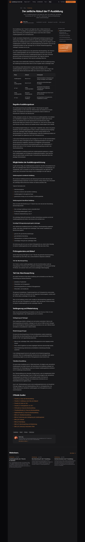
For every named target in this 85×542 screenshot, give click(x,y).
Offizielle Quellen (62, 41)
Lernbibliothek (40, 1)
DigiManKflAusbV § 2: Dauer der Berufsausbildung (26, 412)
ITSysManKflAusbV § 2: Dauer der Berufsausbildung (26, 410)
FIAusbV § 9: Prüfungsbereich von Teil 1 (23, 405)
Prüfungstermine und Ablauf (64, 35)
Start (21, 7)
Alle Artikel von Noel (23, 441)
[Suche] (59, 2)
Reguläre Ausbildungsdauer (65, 30)
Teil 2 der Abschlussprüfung (64, 37)
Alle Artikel (72, 453)
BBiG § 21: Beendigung (19, 421)
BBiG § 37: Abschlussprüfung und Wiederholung (25, 424)
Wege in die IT (27, 1)
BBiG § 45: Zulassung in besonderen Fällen (24, 426)
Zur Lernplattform (70, 1)
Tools (45, 1)
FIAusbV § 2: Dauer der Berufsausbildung (24, 398)
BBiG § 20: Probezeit (19, 419)
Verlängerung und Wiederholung (65, 39)
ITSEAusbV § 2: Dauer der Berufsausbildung (24, 408)
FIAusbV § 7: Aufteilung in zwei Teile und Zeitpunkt (26, 401)
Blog (50, 1)
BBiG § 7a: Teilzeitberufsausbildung (22, 414)
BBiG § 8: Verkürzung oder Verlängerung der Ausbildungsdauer (29, 417)
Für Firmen (63, 1)
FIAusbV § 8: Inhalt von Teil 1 (21, 403)
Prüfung (34, 1)
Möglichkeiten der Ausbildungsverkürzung (63, 33)
